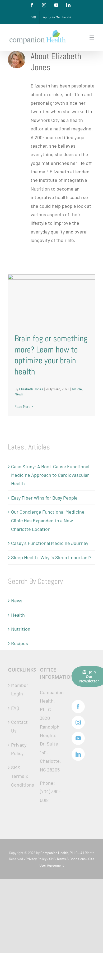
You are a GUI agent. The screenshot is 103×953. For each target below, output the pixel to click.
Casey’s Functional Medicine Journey (49, 543)
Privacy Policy (18, 749)
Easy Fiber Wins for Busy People (44, 498)
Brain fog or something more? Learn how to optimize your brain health (51, 355)
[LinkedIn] (78, 754)
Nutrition (20, 629)
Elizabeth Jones (31, 389)
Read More (22, 406)
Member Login (19, 689)
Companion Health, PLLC (59, 853)
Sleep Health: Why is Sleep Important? (51, 557)
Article (77, 389)
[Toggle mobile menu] (92, 37)
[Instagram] (78, 722)
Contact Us (19, 726)
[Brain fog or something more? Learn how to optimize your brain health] (51, 299)
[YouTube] (78, 738)
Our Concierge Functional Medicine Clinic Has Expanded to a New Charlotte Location (48, 520)
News (19, 394)
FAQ (15, 708)
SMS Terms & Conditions (20, 776)
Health (18, 615)
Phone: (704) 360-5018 (50, 791)
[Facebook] (78, 706)
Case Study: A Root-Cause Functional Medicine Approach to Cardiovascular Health (50, 475)
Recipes (19, 643)
